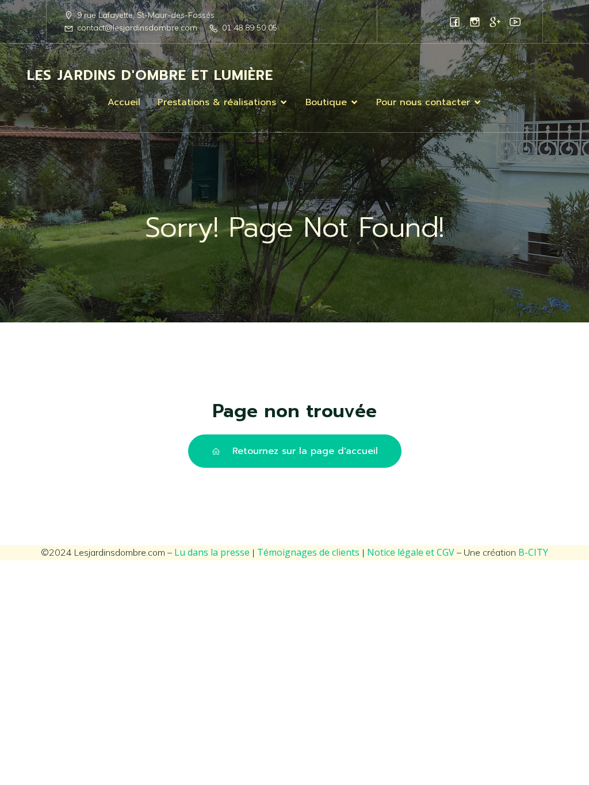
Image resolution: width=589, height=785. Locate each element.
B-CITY (533, 552)
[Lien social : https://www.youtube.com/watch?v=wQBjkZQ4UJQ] (515, 21)
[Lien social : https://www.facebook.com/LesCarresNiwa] (455, 21)
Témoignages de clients (308, 552)
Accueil (124, 102)
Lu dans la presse (212, 552)
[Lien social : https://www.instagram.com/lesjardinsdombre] (475, 21)
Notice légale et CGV (410, 552)
